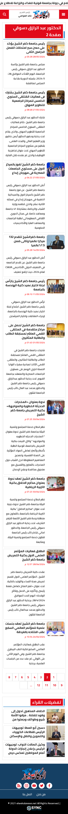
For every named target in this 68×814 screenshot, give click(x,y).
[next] (24, 685)
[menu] (63, 14)
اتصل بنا (27, 794)
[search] (4, 14)
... (31, 685)
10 (54, 685)
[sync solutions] (34, 809)
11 (46, 685)
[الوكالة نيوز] (34, 773)
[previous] (61, 677)
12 (38, 685)
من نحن (41, 794)
